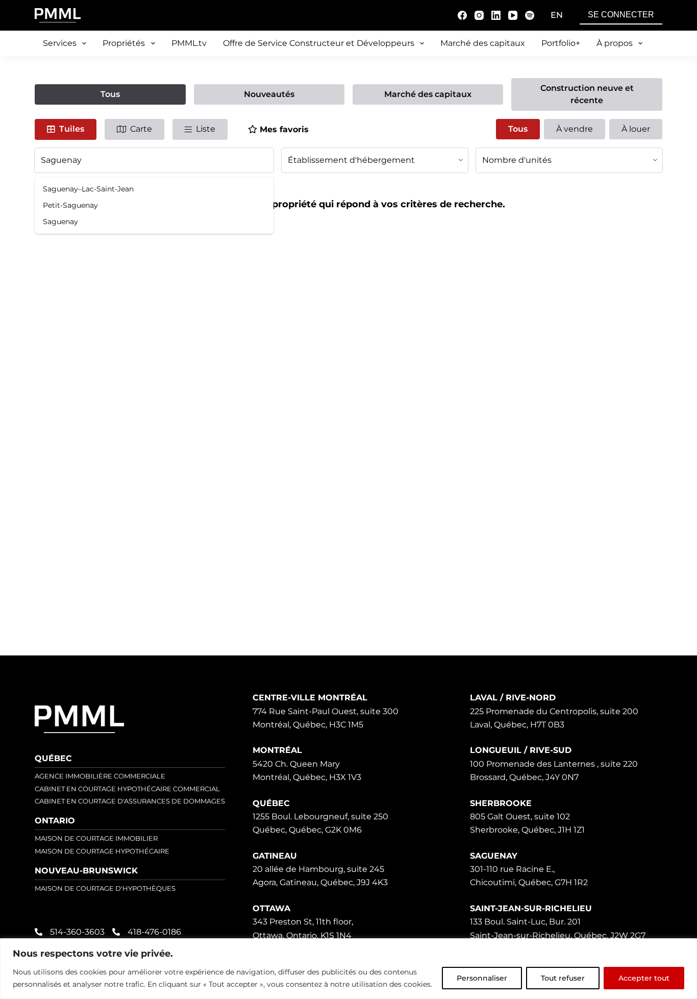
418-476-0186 (154, 932)
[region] (348, 968)
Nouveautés (269, 94)
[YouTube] (512, 15)
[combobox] (154, 160)
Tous (110, 94)
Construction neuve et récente (587, 94)
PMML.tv (189, 43)
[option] (154, 189)
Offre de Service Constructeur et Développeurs (318, 43)
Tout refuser (563, 978)
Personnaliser (482, 978)
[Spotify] (529, 15)
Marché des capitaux (482, 43)
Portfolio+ (560, 43)
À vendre (574, 129)
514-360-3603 (77, 932)
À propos (614, 43)
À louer (635, 129)
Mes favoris (284, 129)
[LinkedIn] (496, 15)
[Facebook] (462, 15)
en (557, 15)
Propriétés (124, 43)
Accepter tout (643, 978)
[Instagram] (479, 15)
